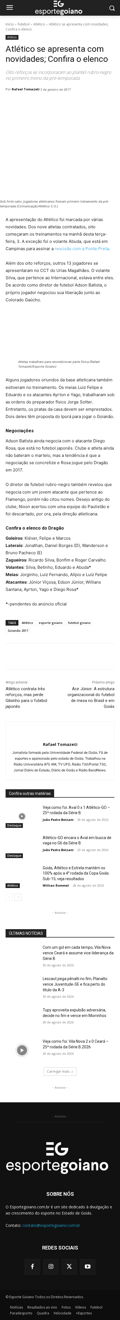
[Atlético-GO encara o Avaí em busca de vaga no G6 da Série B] (22, 846)
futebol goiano (79, 623)
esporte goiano (51, 623)
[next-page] (18, 897)
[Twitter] (69, 1267)
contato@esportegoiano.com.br (51, 1225)
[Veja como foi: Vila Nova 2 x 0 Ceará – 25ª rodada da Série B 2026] (22, 1050)
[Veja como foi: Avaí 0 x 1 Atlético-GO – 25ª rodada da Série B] (22, 816)
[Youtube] (87, 1267)
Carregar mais (58, 1071)
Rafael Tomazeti (26, 89)
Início (10, 24)
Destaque (14, 825)
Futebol (24, 24)
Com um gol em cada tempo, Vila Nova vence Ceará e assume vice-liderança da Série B (78, 952)
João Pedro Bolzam (58, 820)
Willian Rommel (56, 885)
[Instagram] (51, 1267)
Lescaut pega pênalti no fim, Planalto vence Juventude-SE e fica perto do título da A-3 (75, 984)
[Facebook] (32, 1267)
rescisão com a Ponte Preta (82, 248)
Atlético (39, 24)
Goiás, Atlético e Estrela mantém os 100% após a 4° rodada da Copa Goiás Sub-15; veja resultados (76, 873)
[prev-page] (9, 897)
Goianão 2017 (18, 630)
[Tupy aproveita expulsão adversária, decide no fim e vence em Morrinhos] (22, 1018)
